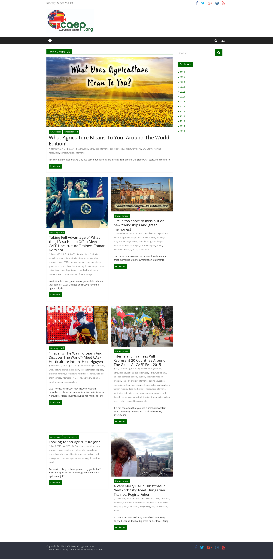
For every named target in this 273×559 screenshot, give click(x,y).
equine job (135, 385)
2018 (181, 106)
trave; (135, 249)
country (134, 376)
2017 (181, 111)
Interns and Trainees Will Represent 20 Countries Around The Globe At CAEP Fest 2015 (139, 360)
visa (147, 249)
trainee (52, 274)
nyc (153, 506)
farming (157, 149)
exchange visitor (130, 241)
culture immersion (155, 376)
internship (80, 152)
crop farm (68, 450)
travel (58, 274)
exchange (118, 502)
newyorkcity (145, 506)
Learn (57, 270)
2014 (181, 126)
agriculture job (116, 149)
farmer (117, 389)
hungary (117, 506)
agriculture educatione (124, 372)
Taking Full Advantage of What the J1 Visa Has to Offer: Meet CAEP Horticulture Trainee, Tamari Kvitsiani (77, 243)
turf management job (71, 458)
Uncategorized (71, 131)
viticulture (72, 382)
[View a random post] (223, 40)
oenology (65, 270)
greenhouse (54, 266)
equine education (157, 381)
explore (99, 369)
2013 (181, 130)
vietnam (58, 382)
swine (95, 270)
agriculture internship (99, 149)
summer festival (135, 397)
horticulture (54, 152)
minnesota (148, 393)
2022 (181, 91)
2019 (181, 101)
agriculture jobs (91, 258)
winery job (142, 401)
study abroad (86, 270)
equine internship (121, 385)
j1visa (51, 270)
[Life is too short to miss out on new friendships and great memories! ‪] (142, 179)
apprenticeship (55, 262)
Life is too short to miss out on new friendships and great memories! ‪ (139, 225)
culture (152, 237)
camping (126, 376)
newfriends (133, 506)
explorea (53, 373)
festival (124, 389)
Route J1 (75, 270)
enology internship (139, 381)
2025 (181, 77)
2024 (181, 81)
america (117, 237)
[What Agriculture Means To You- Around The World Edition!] (109, 58)
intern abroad (55, 378)
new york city (85, 378)
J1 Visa (101, 266)
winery (116, 401)
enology (73, 262)
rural (124, 397)
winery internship (128, 401)
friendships (157, 241)
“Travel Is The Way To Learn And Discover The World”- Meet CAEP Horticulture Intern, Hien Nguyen (76, 357)
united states (163, 397)
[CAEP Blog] (50, 40)
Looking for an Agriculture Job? (74, 441)
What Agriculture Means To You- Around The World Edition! (109, 140)
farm (150, 149)
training (96, 378)
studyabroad (161, 506)
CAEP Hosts (55, 131)
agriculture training (132, 149)
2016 (181, 116)
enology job (79, 450)
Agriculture (83, 149)
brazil (139, 237)
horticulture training (159, 502)
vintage (89, 274)
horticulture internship (156, 389)
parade (157, 393)
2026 (181, 72)
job (140, 393)
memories (118, 249)
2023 (181, 86)
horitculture (71, 373)
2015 (181, 121)
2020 (181, 96)
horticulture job (67, 152)
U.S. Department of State (74, 274)
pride (164, 393)
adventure (84, 254)
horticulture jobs (147, 245)
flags (131, 389)
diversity (117, 381)
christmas (165, 498)
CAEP (71, 149)
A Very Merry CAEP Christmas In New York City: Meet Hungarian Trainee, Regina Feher (140, 490)
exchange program (86, 262)
